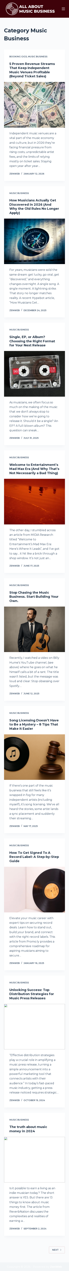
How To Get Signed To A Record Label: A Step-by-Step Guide (34, 857)
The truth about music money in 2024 (28, 1129)
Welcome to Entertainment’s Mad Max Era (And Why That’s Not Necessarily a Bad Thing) (34, 469)
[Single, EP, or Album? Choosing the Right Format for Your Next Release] (34, 373)
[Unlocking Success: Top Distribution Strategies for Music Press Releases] (34, 1026)
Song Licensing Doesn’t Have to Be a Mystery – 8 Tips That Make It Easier (34, 724)
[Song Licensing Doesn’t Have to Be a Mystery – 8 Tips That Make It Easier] (34, 757)
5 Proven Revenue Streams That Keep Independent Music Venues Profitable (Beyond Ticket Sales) (32, 70)
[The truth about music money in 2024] (34, 1159)
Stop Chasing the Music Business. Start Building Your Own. (34, 597)
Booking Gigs (18, 56)
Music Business (37, 56)
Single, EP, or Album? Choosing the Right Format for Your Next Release (32, 341)
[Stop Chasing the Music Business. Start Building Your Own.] (34, 629)
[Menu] (63, 8)
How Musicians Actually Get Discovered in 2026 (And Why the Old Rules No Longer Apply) (34, 206)
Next (55, 1250)
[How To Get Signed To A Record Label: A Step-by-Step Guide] (34, 889)
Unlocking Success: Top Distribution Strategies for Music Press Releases (31, 994)
